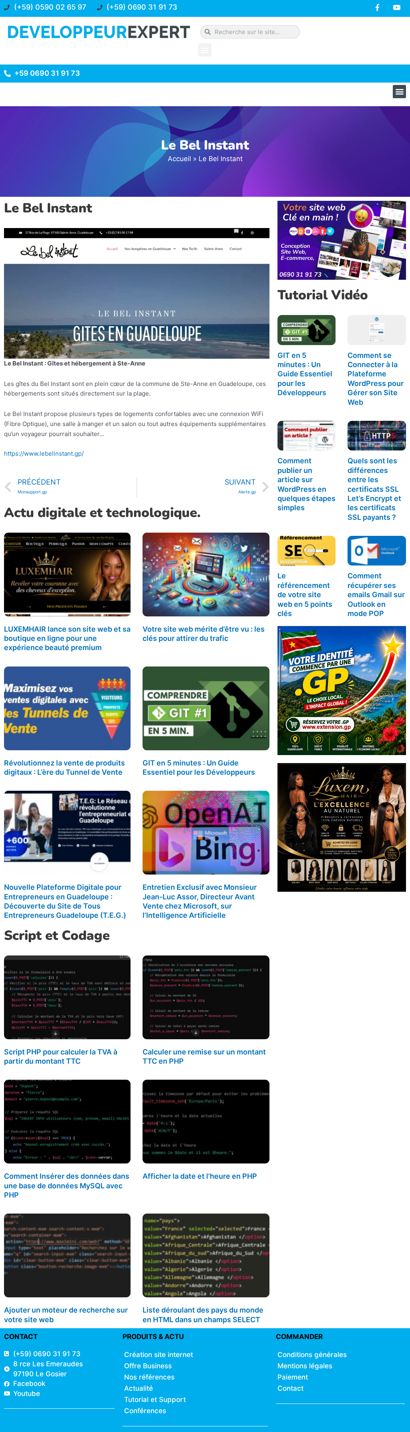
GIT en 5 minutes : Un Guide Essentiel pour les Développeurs (304, 374)
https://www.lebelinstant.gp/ (44, 453)
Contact (290, 1388)
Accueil (179, 159)
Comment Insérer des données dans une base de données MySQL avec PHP (66, 1185)
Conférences (145, 1411)
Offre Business (148, 1366)
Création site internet (158, 1355)
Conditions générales (312, 1355)
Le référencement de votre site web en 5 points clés (304, 595)
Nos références (149, 1377)
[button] (204, 50)
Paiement (292, 1377)
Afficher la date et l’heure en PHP (200, 1176)
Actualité (138, 1388)
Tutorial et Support (155, 1400)
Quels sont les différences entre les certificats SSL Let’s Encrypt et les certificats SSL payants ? (374, 488)
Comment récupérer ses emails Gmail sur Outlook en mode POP (376, 595)
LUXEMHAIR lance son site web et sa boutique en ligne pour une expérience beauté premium (67, 638)
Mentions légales (304, 1366)
